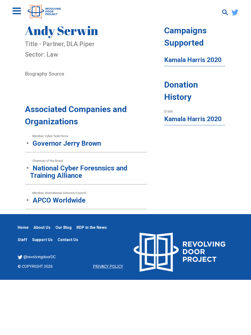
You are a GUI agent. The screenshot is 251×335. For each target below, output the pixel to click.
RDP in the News (91, 227)
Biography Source (44, 74)
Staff (22, 239)
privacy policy (108, 266)
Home (23, 227)
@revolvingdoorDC (39, 257)
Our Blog (63, 227)
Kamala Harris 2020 (193, 60)
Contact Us (68, 239)
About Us (42, 227)
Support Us (42, 239)
